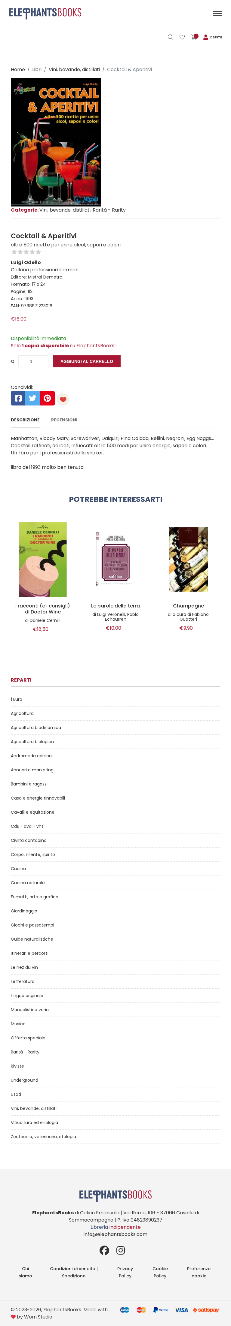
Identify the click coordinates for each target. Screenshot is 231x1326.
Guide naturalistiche (32, 939)
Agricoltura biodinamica (36, 728)
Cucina (18, 869)
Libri (37, 69)
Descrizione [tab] (25, 420)
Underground (24, 1080)
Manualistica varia (30, 1010)
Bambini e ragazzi (29, 784)
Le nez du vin (24, 967)
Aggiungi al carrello (86, 361)
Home (18, 69)
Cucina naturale (28, 883)
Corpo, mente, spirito (33, 854)
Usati (16, 1094)
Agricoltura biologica (32, 742)
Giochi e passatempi (32, 925)
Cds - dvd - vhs (27, 826)
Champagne (188, 606)
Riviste (17, 1066)
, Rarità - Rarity (108, 209)
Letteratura (23, 981)
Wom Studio (38, 1316)
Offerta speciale (28, 1038)
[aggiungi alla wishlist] (63, 399)
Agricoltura (22, 713)
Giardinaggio (24, 911)
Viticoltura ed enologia (34, 1123)
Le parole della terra (115, 606)
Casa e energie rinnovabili (38, 798)
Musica (18, 1024)
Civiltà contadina (29, 840)
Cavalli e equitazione (32, 812)
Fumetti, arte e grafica (34, 897)
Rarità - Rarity (25, 1052)
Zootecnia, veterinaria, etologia (43, 1137)
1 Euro (16, 699)
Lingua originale (27, 996)
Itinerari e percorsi (29, 953)
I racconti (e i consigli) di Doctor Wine (42, 609)
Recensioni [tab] (64, 420)
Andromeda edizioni (32, 756)
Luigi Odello (26, 262)
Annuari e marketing (32, 770)
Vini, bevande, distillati (74, 69)
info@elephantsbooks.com (115, 1234)
